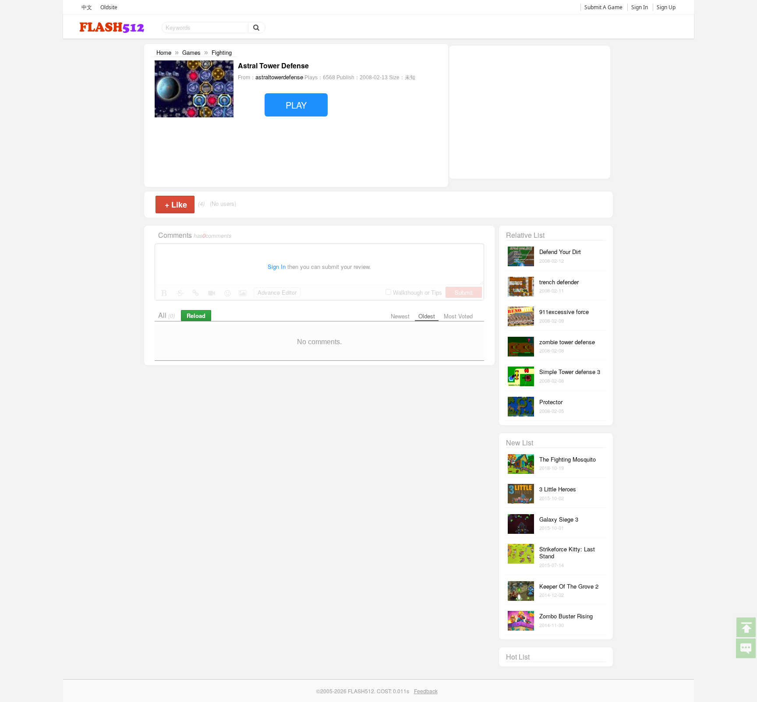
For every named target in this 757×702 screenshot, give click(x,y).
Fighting (222, 52)
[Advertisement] (529, 111)
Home (163, 52)
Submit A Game (603, 7)
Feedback (426, 691)
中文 (86, 7)
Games (191, 52)
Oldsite (108, 7)
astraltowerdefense (279, 77)
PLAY (296, 105)
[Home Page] (112, 28)
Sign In (639, 7)
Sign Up (666, 7)
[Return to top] (745, 626)
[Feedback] (745, 647)
